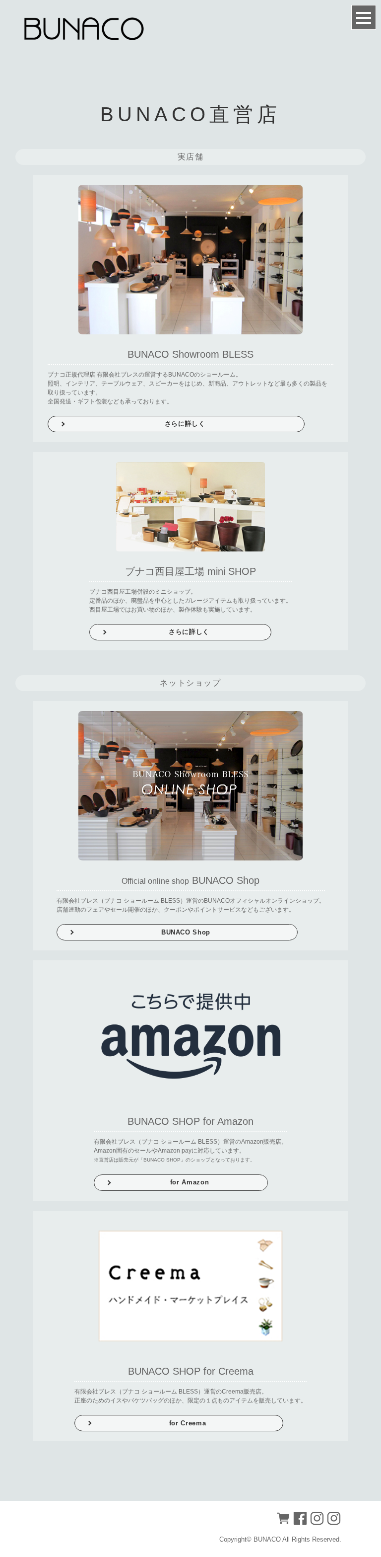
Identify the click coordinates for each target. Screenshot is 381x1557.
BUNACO (267, 1539)
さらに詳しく (185, 423)
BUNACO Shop (185, 932)
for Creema (187, 1423)
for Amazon (189, 1182)
